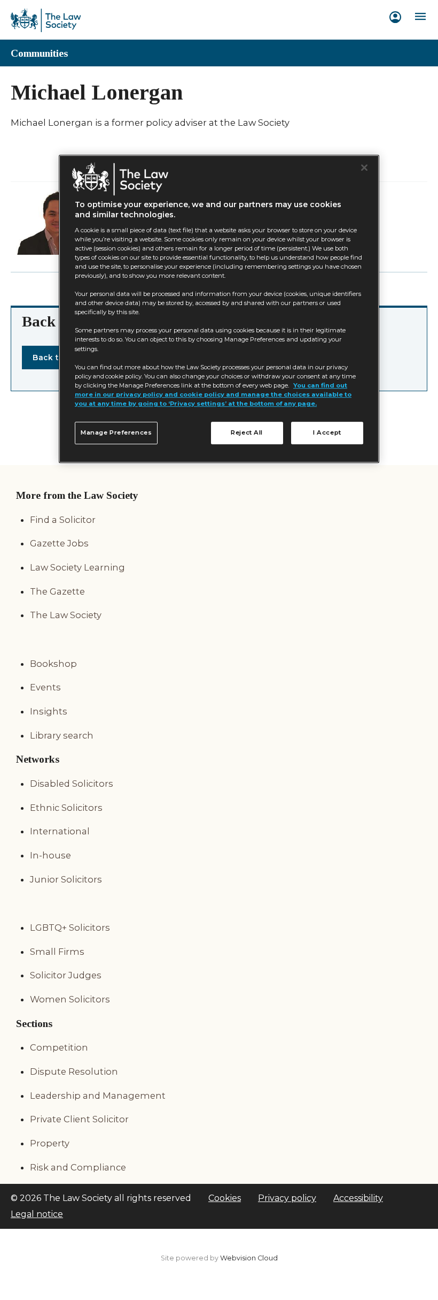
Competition (59, 1047)
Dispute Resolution (74, 1071)
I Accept (327, 432)
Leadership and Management (98, 1095)
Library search (61, 735)
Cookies (224, 1198)
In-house (50, 855)
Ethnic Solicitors (66, 807)
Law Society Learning (77, 567)
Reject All (247, 432)
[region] (219, 309)
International (60, 831)
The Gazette (57, 591)
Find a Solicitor (63, 519)
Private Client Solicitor (79, 1119)
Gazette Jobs (59, 543)
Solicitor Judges (65, 975)
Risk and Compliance (78, 1167)
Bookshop (53, 663)
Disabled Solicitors (71, 783)
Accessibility (358, 1198)
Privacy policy (287, 1198)
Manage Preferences (116, 432)
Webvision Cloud (249, 1258)
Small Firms (57, 951)
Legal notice (37, 1214)
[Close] (364, 168)
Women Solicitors (70, 999)
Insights (48, 711)
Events (45, 687)
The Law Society (65, 615)
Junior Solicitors (66, 879)
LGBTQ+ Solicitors (70, 927)
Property (49, 1143)
